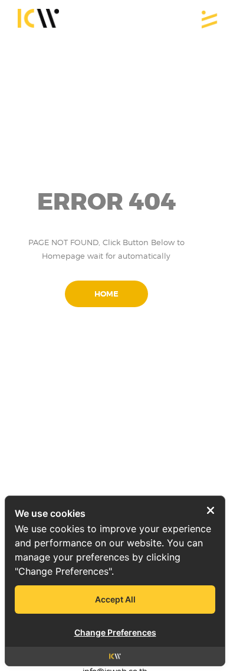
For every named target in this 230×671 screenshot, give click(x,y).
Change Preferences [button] (115, 632)
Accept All (115, 599)
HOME (106, 294)
